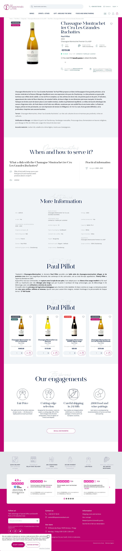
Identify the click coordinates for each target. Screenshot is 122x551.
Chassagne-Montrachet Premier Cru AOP (76, 41)
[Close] (48, 536)
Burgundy (23, 18)
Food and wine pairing (85, 13)
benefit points (78, 58)
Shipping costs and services (91, 514)
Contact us (108, 6)
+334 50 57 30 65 (96, 6)
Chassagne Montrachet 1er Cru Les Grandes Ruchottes (100, 340)
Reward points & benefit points (92, 520)
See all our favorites (61, 431)
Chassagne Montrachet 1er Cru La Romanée (21, 340)
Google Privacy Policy (30, 526)
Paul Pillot (65, 36)
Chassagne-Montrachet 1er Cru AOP (37, 18)
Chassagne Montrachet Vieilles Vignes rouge (74, 340)
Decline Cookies (44, 548)
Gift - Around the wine (62, 13)
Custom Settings (32, 545)
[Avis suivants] (109, 487)
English (114, 6)
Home (11, 18)
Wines (32, 13)
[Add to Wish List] (111, 24)
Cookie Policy (42, 540)
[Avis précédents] (27, 487)
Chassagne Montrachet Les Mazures (47, 340)
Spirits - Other (43, 13)
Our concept (86, 517)
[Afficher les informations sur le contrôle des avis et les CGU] (24, 490)
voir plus (48, 487)
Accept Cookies (18, 545)
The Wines (17, 18)
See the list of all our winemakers (93, 524)
